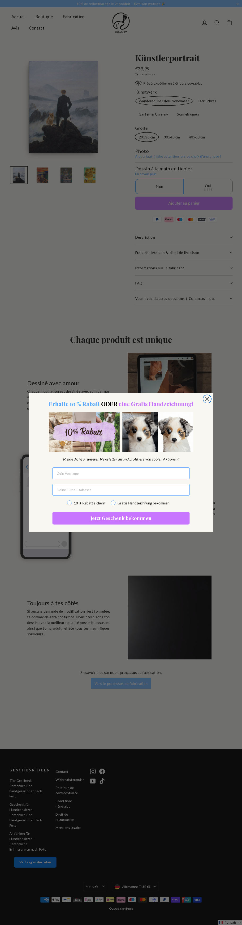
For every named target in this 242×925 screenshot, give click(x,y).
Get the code (121, 532)
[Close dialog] (170, 411)
